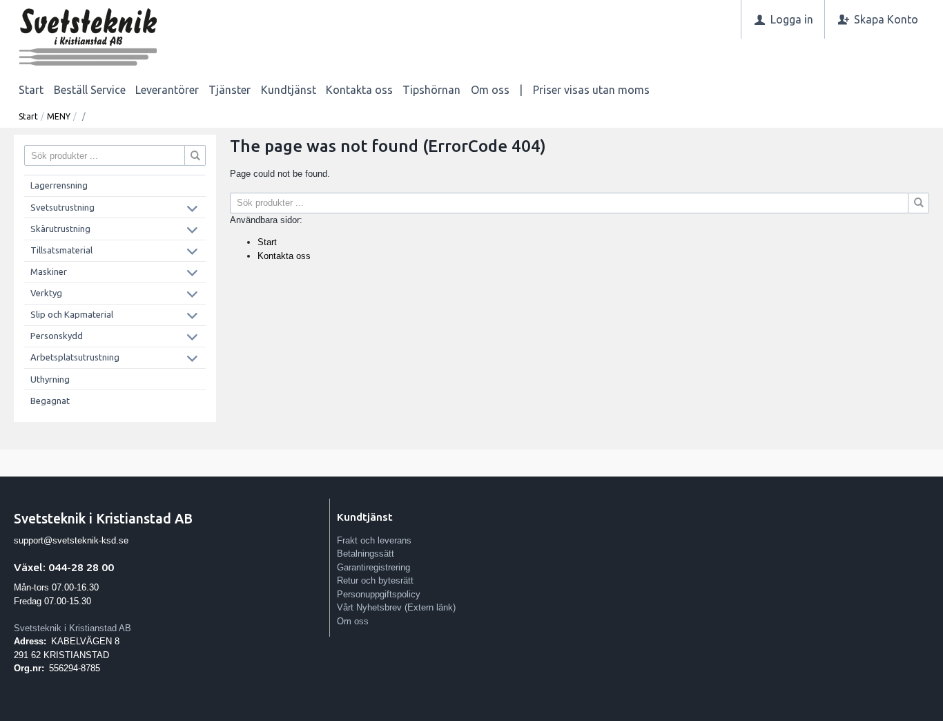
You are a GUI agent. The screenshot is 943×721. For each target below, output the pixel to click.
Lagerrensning (59, 185)
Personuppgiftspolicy (378, 594)
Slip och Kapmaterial (71, 314)
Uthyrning (50, 379)
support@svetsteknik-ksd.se (71, 540)
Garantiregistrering (373, 567)
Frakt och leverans (374, 540)
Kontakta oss (359, 90)
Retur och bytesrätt (375, 580)
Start (31, 90)
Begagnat (50, 400)
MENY (58, 116)
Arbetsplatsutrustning (74, 357)
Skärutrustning (60, 228)
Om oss (490, 90)
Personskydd (56, 335)
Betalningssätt (365, 553)
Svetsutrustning (62, 207)
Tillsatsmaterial (61, 250)
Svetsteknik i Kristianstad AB (72, 628)
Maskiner (48, 271)
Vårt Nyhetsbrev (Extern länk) (396, 607)
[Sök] (918, 203)
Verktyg (46, 293)
